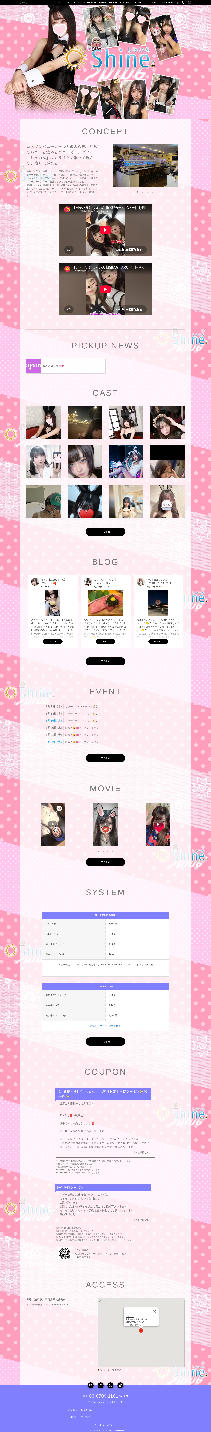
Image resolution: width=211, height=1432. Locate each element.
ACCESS (165, 2)
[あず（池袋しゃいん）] (167, 422)
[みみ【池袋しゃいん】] (43, 461)
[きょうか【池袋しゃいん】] (85, 422)
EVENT (102, 2)
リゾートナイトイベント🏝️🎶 (82, 706)
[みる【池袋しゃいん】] (43, 422)
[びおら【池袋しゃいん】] (43, 501)
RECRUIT (138, 2)
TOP (59, 2)
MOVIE (113, 2)
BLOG (77, 2)
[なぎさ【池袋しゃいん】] (85, 461)
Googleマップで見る (110, 1370)
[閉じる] (155, 1311)
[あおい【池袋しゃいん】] (126, 501)
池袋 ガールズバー (105, 1425)
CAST (68, 2)
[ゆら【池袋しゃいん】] (167, 501)
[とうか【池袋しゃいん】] (167, 461)
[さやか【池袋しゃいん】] (85, 501)
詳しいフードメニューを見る (105, 1025)
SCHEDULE (89, 2)
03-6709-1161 (103, 1396)
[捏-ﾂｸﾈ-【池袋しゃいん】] (126, 461)
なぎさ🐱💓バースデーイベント (83, 727)
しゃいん (24, 2)
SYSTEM (124, 2)
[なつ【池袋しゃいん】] (126, 422)
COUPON (151, 2)
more (105, 531)
